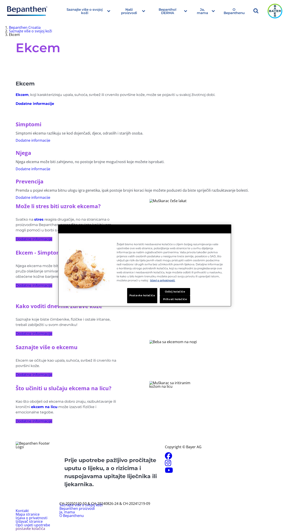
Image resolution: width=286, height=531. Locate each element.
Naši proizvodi (129, 11)
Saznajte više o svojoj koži (85, 11)
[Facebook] (168, 457)
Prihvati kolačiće (175, 299)
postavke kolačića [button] (30, 528)
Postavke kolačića (142, 295)
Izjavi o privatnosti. (162, 280)
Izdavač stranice (29, 521)
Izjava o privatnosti (31, 517)
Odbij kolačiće (175, 291)
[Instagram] (168, 464)
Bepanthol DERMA (167, 11)
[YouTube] (169, 471)
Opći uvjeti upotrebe (33, 525)
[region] (144, 265)
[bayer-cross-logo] (274, 11)
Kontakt (22, 510)
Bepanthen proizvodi (77, 508)
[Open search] (256, 11)
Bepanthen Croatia (25, 27)
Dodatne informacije (34, 239)
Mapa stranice (28, 514)
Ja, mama (202, 11)
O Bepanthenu (234, 11)
